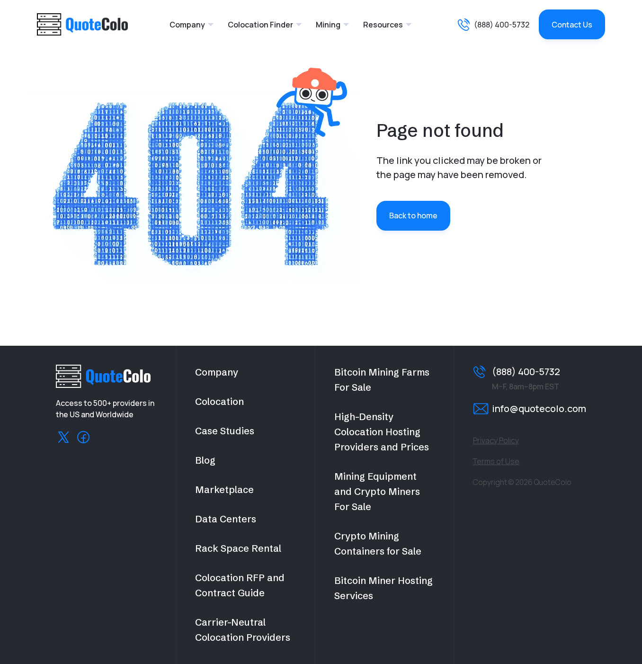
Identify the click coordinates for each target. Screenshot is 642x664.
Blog (205, 460)
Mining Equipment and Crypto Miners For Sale (377, 491)
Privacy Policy (496, 440)
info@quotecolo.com (539, 408)
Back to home (413, 215)
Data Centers (225, 519)
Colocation (219, 401)
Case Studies (224, 431)
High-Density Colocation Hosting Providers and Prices (381, 432)
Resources (383, 24)
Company (187, 24)
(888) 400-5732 (501, 24)
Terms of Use (496, 461)
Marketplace (224, 489)
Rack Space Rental (238, 548)
